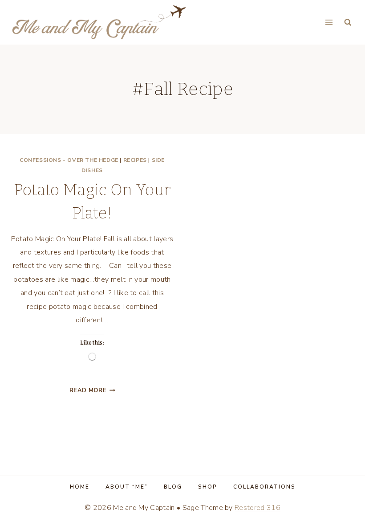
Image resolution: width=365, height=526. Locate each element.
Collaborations (264, 486)
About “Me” (126, 486)
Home (79, 486)
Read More (92, 390)
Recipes (135, 160)
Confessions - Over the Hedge (69, 160)
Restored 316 (257, 508)
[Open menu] (328, 22)
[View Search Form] (347, 22)
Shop (207, 486)
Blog (173, 486)
